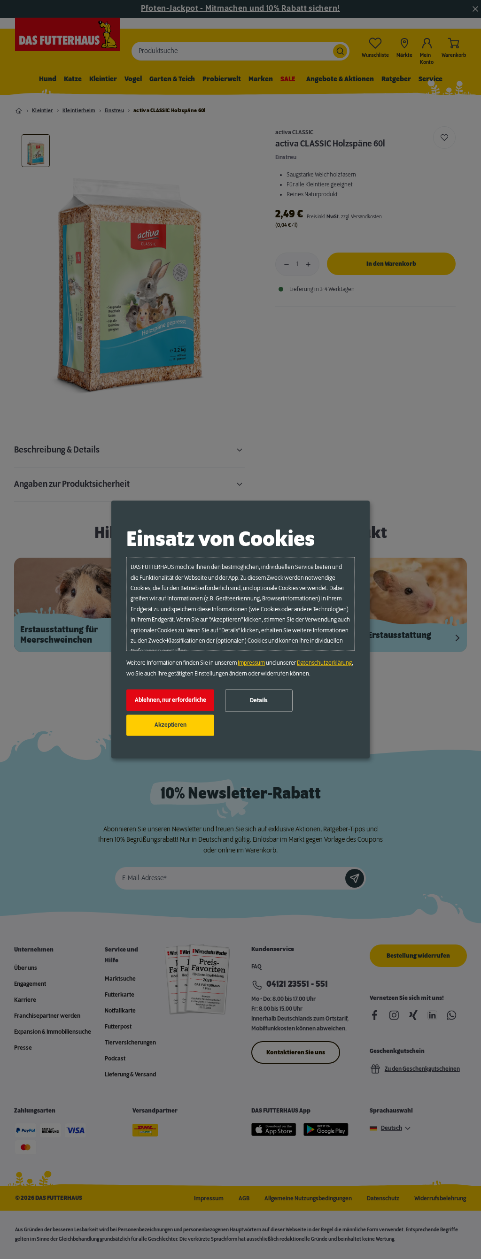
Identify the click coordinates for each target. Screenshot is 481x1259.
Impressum (251, 663)
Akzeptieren (170, 725)
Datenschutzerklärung (324, 663)
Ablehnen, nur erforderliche (170, 700)
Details (259, 700)
